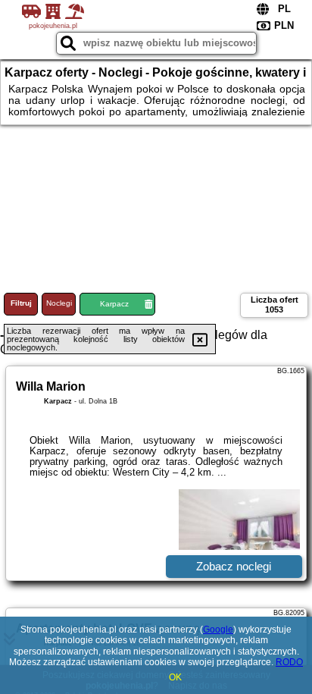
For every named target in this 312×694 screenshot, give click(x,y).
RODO (289, 662)
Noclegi (59, 303)
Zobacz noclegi (233, 566)
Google (218, 629)
